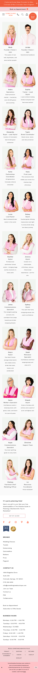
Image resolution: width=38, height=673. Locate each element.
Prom (5, 558)
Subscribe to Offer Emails (12, 608)
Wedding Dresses (9, 541)
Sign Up (31, 654)
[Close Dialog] (1, 667)
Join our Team (8, 588)
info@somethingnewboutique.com (14, 585)
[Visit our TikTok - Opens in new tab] (9, 522)
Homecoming (7, 548)
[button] (3, 14)
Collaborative (8, 598)
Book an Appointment (10, 605)
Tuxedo (5, 545)
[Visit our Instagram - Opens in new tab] (16, 522)
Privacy (6, 651)
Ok (36, 667)
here (24, 671)
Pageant (6, 561)
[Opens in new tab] (6, 529)
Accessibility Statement (6, 654)
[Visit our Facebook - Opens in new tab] (3, 522)
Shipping (19, 651)
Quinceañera (7, 551)
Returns (31, 651)
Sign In (19, 654)
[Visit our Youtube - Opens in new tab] (28, 522)
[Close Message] (36, 3)
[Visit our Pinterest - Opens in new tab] (22, 522)
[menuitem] (3, 14)
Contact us (7, 592)
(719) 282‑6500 (8, 582)
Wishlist (19, 658)
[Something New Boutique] (11, 14)
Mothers (6, 554)
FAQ (4, 595)
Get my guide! (14, 515)
